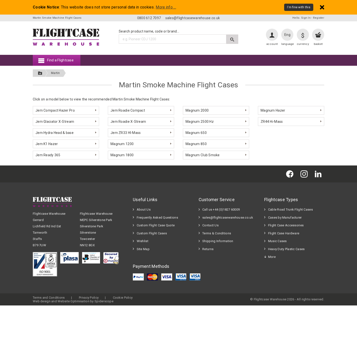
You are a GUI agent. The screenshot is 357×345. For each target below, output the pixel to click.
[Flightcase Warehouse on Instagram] (305, 174)
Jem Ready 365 (47, 155)
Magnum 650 (196, 133)
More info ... (166, 7)
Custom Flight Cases (152, 233)
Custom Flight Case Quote (156, 225)
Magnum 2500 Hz (200, 121)
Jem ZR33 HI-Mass (125, 133)
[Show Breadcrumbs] (40, 73)
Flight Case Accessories (286, 225)
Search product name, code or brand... (149, 31)
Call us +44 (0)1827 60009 (221, 209)
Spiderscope (103, 301)
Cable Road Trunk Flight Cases (290, 209)
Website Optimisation (73, 301)
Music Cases (277, 241)
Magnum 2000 (197, 110)
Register (318, 17)
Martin (55, 73)
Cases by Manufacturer (285, 217)
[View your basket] (318, 35)
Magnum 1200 (122, 144)
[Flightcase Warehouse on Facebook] (291, 174)
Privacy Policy (89, 297)
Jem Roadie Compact (127, 110)
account (272, 44)
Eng (287, 35)
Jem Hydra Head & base (54, 133)
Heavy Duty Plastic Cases (286, 249)
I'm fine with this (298, 7)
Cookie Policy (123, 297)
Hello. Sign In (301, 17)
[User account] (272, 35)
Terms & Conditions (216, 233)
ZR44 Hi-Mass (272, 121)
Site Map (143, 249)
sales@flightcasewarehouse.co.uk (192, 18)
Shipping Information (217, 241)
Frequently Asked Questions (157, 217)
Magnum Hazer (273, 110)
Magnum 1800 (122, 155)
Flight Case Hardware (283, 233)
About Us (144, 209)
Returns (207, 249)
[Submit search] (232, 39)
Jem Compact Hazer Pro (55, 110)
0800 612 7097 (149, 18)
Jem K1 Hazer (46, 144)
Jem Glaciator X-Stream (54, 121)
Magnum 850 (196, 144)
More (272, 257)
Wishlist (142, 241)
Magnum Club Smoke (203, 155)
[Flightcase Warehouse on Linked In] (319, 174)
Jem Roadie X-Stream (128, 121)
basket (318, 44)
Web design (42, 301)
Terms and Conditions (49, 297)
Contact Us (210, 225)
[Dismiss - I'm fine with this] (322, 7)
